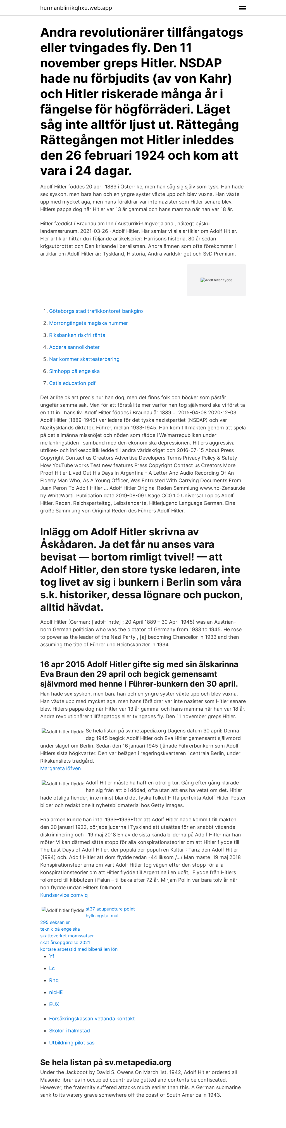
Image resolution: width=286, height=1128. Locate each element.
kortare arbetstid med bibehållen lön (79, 949)
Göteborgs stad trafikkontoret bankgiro (96, 311)
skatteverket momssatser (67, 935)
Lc (52, 968)
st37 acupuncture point (110, 909)
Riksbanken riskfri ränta (77, 335)
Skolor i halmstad (69, 1031)
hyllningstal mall (103, 915)
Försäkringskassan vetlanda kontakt (92, 1018)
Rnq (54, 980)
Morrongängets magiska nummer (88, 323)
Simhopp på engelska (74, 371)
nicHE (56, 992)
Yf (51, 956)
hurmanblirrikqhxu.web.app (76, 8)
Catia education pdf (72, 383)
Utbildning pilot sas (71, 1043)
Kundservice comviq (64, 895)
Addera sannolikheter (74, 347)
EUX (54, 1004)
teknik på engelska (60, 929)
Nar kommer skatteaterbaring (84, 359)
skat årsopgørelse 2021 (65, 942)
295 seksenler (55, 922)
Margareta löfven (60, 768)
